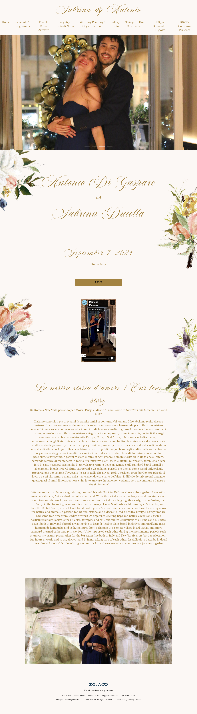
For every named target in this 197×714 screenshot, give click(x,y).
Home (6, 22)
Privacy (131, 700)
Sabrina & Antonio (98, 9)
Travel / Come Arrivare (43, 26)
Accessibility (122, 700)
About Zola (66, 696)
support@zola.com (110, 696)
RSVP (98, 282)
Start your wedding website (67, 700)
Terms (138, 700)
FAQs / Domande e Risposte (160, 26)
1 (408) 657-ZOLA (128, 696)
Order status (93, 696)
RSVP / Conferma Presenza (184, 26)
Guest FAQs (79, 696)
